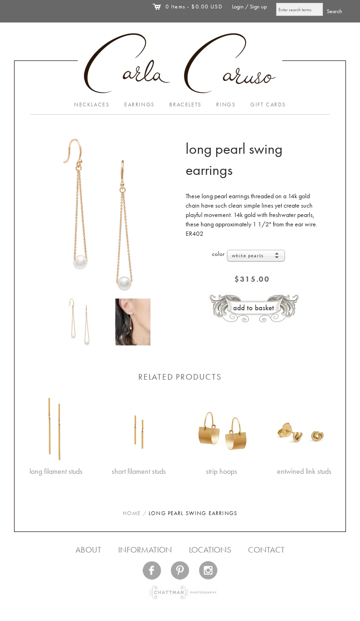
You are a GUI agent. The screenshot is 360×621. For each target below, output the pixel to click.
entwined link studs (304, 471)
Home (132, 513)
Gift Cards (268, 104)
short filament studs (139, 471)
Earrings (139, 104)
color (218, 254)
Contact (266, 549)
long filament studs (56, 471)
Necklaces (91, 104)
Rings (225, 104)
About (88, 549)
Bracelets (185, 104)
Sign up (258, 6)
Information (145, 549)
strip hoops (221, 471)
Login (238, 6)
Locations (210, 549)
